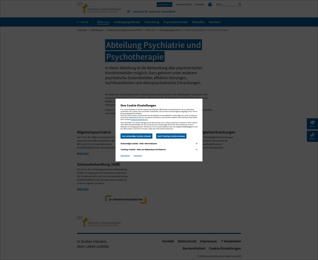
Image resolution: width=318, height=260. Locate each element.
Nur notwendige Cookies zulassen (136, 136)
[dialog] (159, 130)
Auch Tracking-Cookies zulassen (171, 136)
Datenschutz (125, 155)
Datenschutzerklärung (139, 119)
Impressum (138, 155)
